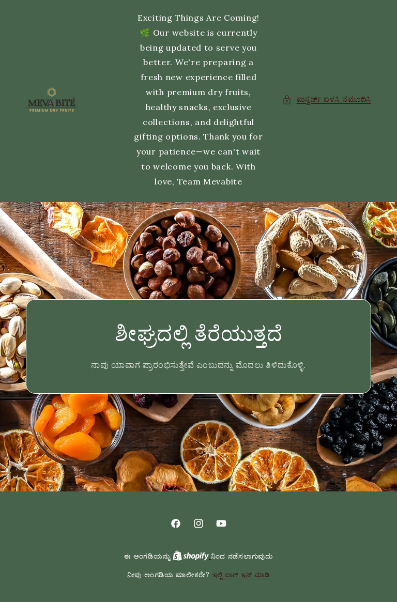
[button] (326, 99)
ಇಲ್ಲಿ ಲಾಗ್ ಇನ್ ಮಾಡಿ (241, 574)
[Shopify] (192, 556)
